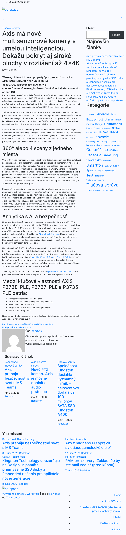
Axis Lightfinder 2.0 (41, 257)
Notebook (116, 145)
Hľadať (90, 28)
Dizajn (98, 124)
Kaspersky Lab (92, 142)
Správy (91, 170)
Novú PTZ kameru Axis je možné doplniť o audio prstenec (42, 380)
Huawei (103, 132)
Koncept (104, 141)
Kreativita (81, 439)
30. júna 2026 (10, 453)
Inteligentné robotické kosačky (16, 327)
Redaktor (10, 396)
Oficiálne (113, 150)
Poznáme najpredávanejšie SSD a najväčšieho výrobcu (27, 324)
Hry (95, 132)
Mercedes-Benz (94, 145)
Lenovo (113, 141)
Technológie (110, 171)
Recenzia (93, 155)
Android (103, 114)
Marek (36, 331)
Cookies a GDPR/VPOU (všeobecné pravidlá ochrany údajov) (100, 509)
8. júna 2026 (10, 483)
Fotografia (98, 128)
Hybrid (114, 132)
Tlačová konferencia (95, 180)
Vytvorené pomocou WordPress (21, 493)
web (111, 190)
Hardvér (89, 132)
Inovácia (89, 137)
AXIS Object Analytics (49, 234)
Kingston (80, 456)
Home (117, 495)
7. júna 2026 (72, 470)
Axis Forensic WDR (61, 257)
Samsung (110, 155)
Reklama (116, 529)
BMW (118, 119)
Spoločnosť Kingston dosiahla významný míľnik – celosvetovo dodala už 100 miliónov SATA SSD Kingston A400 (68, 390)
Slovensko (94, 160)
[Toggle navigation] (4, 16)
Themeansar (13, 497)
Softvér (108, 166)
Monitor (107, 145)
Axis (34, 361)
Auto (113, 114)
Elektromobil (113, 124)
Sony (116, 165)
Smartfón (94, 165)
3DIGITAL (91, 114)
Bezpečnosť (11, 361)
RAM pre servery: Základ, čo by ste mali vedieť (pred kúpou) (92, 462)
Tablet (100, 171)
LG (119, 141)
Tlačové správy (11, 28)
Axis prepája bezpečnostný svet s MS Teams (17, 378)
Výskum (104, 190)
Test (89, 175)
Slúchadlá (107, 161)
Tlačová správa (102, 185)
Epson (89, 128)
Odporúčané (97, 149)
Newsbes (54, 493)
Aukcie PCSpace (111, 501)
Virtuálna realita (93, 190)
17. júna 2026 (73, 453)
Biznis (109, 119)
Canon (90, 124)
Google (107, 128)
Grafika (116, 128)
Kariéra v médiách (110, 523)
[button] (3, 19)
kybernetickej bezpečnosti (59, 271)
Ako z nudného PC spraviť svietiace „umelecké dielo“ (88, 445)
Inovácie (102, 137)
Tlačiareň (99, 175)
